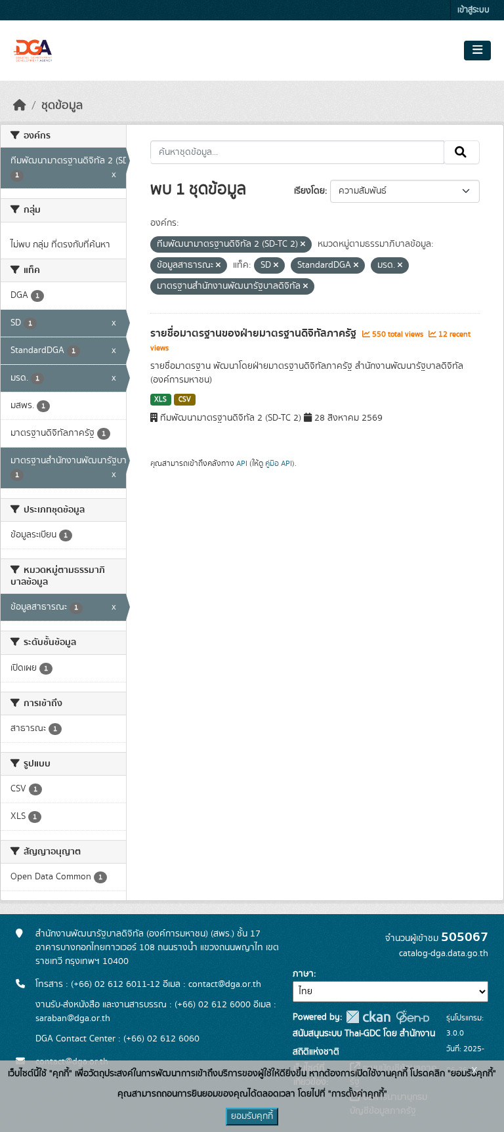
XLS (160, 399)
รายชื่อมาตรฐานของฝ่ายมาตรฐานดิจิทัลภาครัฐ (254, 333)
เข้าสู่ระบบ (473, 10)
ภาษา (303, 973)
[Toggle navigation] (477, 50)
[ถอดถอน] (303, 245)
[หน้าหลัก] (19, 105)
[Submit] (462, 152)
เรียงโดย (309, 191)
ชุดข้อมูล (62, 105)
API (241, 463)
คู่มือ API (278, 463)
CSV (184, 399)
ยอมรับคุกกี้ (252, 1116)
